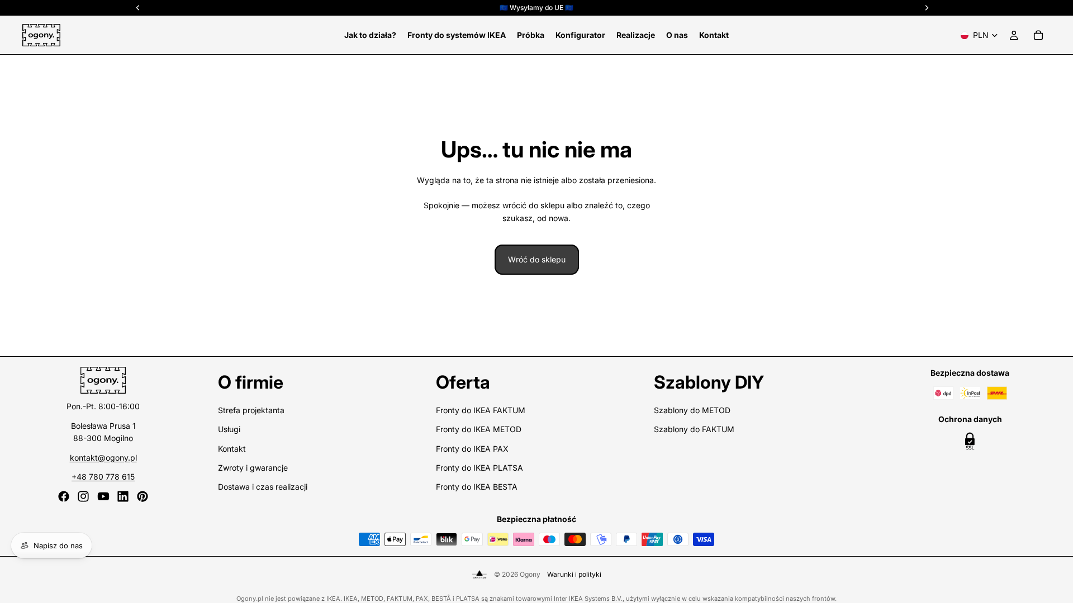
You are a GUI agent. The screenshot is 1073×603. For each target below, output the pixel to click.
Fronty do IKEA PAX (472, 448)
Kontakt (232, 448)
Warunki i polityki (574, 574)
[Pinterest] (142, 496)
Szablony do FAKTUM (694, 429)
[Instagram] (83, 496)
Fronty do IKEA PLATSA (479, 467)
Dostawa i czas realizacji (262, 486)
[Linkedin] (123, 496)
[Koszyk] (1038, 35)
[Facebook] (63, 496)
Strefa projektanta (251, 410)
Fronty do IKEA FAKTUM (480, 410)
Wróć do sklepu (537, 259)
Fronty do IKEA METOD (478, 429)
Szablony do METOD (692, 410)
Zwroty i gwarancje (253, 467)
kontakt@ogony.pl (103, 457)
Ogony (530, 574)
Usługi (229, 429)
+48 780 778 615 (103, 476)
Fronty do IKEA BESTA (476, 486)
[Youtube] (103, 496)
